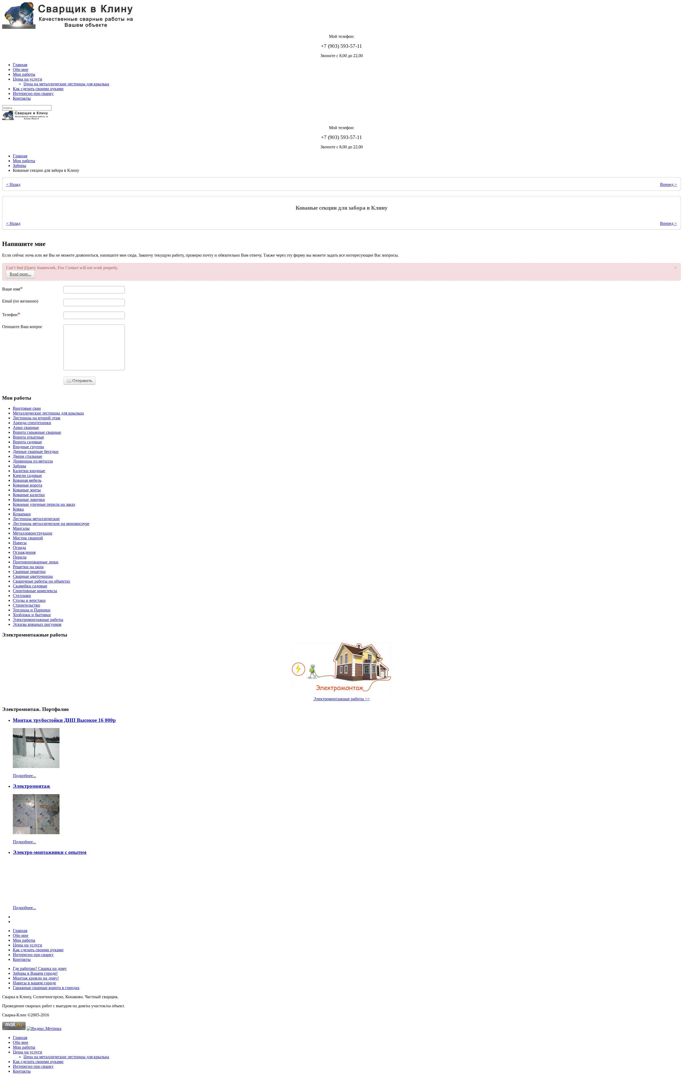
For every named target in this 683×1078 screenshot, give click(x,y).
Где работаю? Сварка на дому (40, 968)
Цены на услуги (27, 79)
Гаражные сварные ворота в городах (46, 987)
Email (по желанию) (20, 301)
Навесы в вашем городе (34, 983)
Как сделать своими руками (38, 88)
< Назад (13, 184)
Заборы (19, 165)
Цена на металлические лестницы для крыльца (66, 84)
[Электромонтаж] (36, 832)
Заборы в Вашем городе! (35, 973)
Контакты (22, 98)
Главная (20, 64)
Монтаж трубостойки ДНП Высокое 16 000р (64, 720)
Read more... (20, 274)
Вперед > (668, 184)
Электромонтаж (31, 786)
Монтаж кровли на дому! (36, 978)
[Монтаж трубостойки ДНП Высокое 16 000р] (36, 766)
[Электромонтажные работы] (341, 667)
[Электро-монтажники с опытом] (36, 898)
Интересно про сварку (33, 93)
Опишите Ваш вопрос (22, 326)
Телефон (10, 314)
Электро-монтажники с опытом (49, 852)
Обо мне (20, 69)
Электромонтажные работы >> (341, 699)
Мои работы (24, 74)
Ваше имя (11, 289)
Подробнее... (24, 775)
